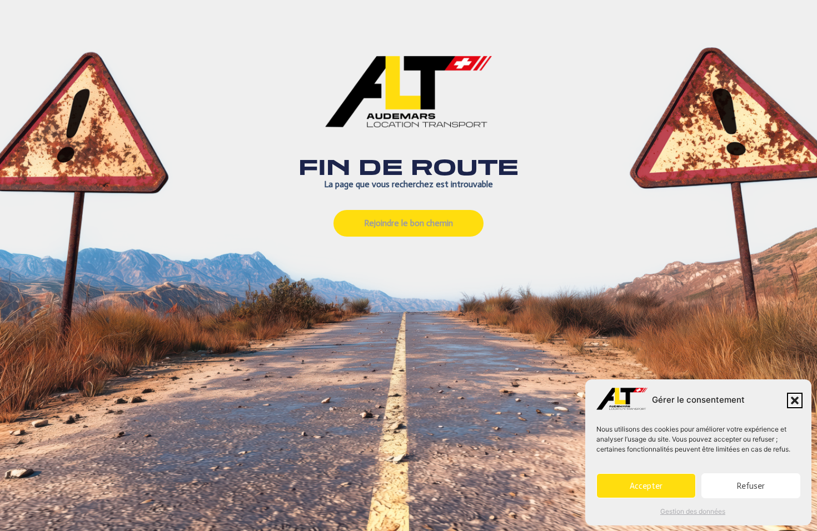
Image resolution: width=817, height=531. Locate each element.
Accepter (646, 486)
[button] (794, 400)
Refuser (750, 486)
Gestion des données (692, 511)
